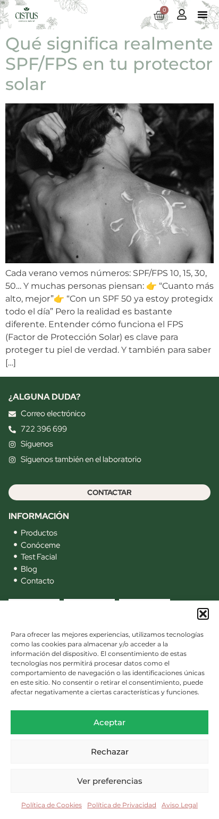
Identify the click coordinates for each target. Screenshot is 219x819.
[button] (203, 614)
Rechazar (110, 752)
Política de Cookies (51, 805)
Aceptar (109, 722)
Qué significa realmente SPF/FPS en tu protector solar (109, 64)
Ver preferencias (109, 781)
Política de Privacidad (121, 805)
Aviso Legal (180, 805)
